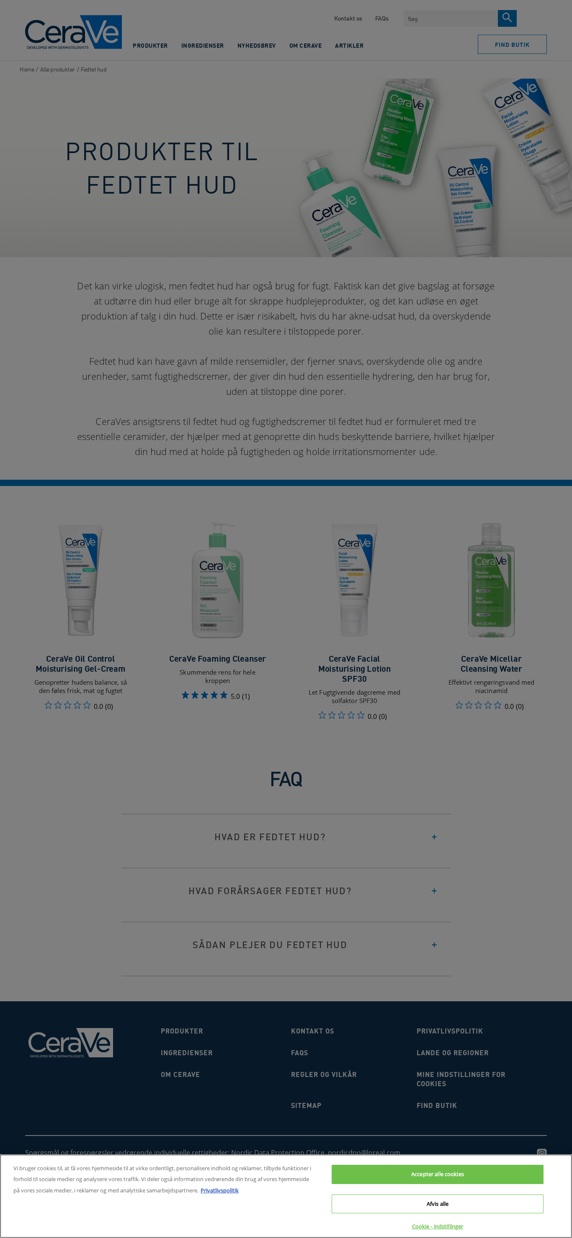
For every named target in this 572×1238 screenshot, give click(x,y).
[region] (286, 1196)
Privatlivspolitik (220, 1190)
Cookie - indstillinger (438, 1226)
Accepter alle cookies (437, 1174)
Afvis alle (437, 1203)
